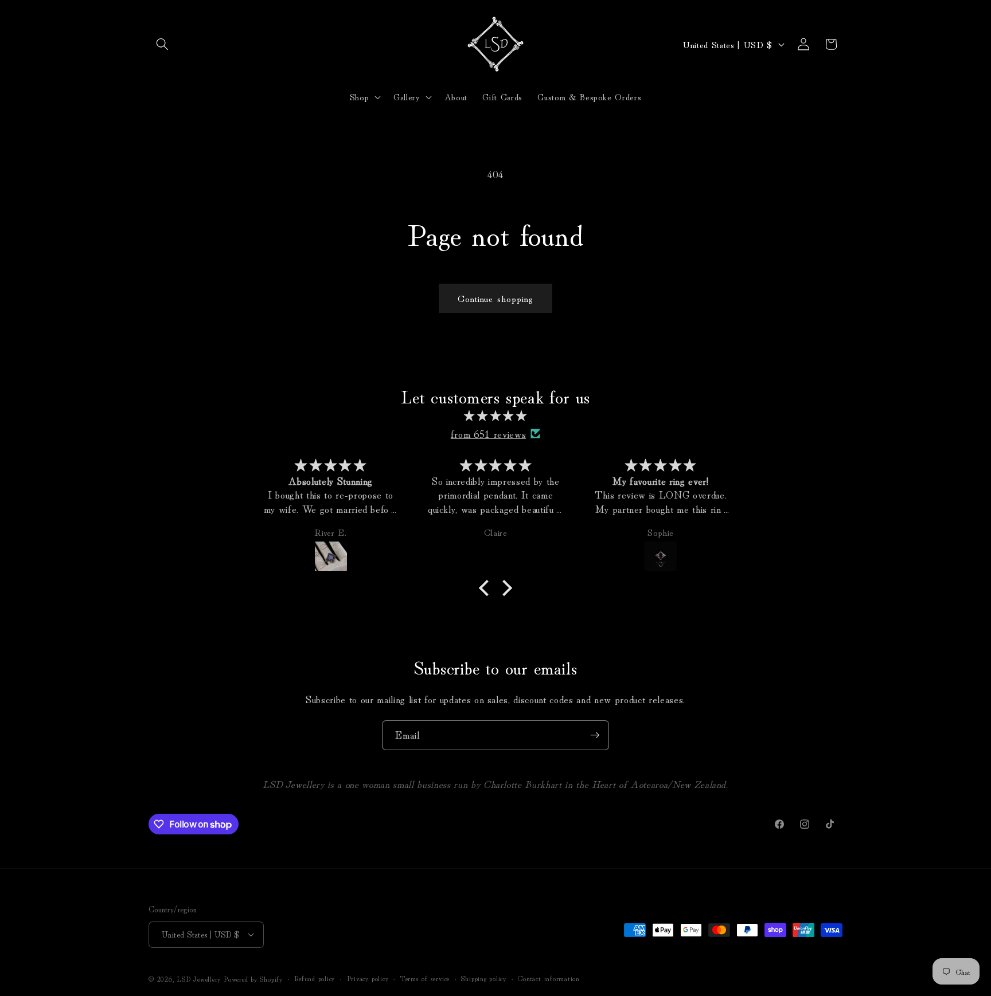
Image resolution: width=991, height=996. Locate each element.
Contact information (549, 978)
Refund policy (314, 978)
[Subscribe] (594, 735)
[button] (162, 44)
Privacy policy (368, 978)
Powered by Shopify (253, 978)
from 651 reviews (488, 433)
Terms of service (425, 978)
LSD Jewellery (199, 978)
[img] (495, 416)
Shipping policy (483, 978)
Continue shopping (496, 298)
